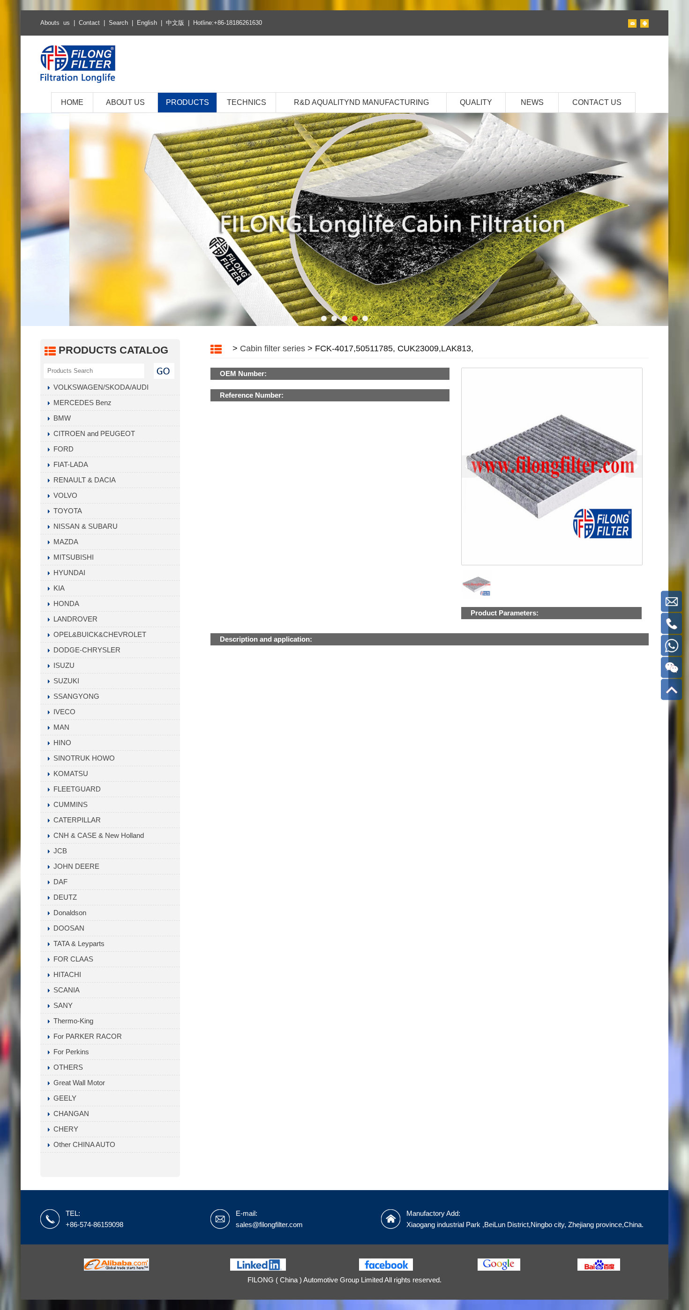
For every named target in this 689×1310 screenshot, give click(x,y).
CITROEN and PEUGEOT (92, 433)
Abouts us (55, 22)
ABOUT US (125, 102)
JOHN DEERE (74, 866)
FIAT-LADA (69, 464)
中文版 (175, 22)
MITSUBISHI (72, 557)
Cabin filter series (272, 348)
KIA (57, 588)
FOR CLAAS (71, 959)
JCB (58, 851)
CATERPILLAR (75, 820)
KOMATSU (69, 773)
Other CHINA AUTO (82, 1144)
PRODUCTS (187, 102)
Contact (89, 22)
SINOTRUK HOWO (82, 758)
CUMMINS (69, 804)
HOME (72, 102)
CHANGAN (69, 1114)
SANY (61, 1005)
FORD (62, 449)
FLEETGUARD (75, 789)
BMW (60, 418)
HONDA (64, 603)
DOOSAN (67, 928)
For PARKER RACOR (86, 1036)
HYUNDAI (67, 573)
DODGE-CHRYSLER (85, 650)
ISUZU (62, 665)
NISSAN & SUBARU (84, 526)
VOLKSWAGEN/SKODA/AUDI (99, 387)
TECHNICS (246, 102)
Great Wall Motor (77, 1083)
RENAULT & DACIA (83, 480)
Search (118, 22)
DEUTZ (63, 897)
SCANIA (65, 990)
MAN (59, 727)
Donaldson (68, 913)
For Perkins (69, 1052)
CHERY (64, 1129)
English (147, 22)
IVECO (62, 712)
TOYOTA (66, 511)
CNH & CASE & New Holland (97, 835)
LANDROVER (73, 619)
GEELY (63, 1098)
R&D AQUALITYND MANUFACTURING (361, 102)
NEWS (532, 102)
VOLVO (63, 495)
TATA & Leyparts (77, 943)
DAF (58, 882)
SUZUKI (64, 681)
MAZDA (64, 542)
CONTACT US (597, 102)
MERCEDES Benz (81, 403)
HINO (60, 743)
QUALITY (476, 102)
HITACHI (65, 974)
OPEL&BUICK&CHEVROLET (98, 634)
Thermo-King (71, 1021)
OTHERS (66, 1067)
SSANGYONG (74, 696)
